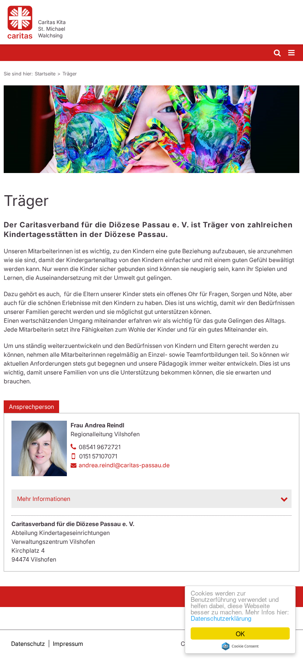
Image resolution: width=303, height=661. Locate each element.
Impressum (68, 643)
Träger (69, 74)
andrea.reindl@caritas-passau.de (124, 465)
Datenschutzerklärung (221, 618)
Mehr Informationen (43, 498)
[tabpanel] (151, 129)
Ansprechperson (31, 406)
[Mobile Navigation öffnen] (292, 53)
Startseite (45, 74)
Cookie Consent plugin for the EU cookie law (240, 646)
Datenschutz (28, 643)
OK (240, 633)
